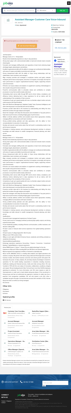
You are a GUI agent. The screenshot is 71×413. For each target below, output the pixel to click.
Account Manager (14, 321)
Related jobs (7, 307)
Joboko (8, 3)
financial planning (39, 131)
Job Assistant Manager (27, 46)
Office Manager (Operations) (17, 349)
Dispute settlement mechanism (41, 399)
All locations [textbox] (46, 10)
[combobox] (46, 10)
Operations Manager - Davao (17, 341)
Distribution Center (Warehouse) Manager (46, 341)
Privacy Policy (30, 399)
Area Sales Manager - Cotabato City (44, 349)
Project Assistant (13, 331)
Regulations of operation (20, 399)
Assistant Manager (24, 19)
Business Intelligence (42, 104)
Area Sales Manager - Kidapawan (43, 331)
